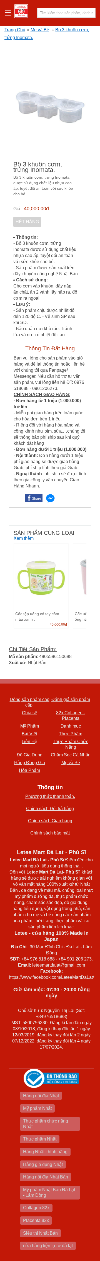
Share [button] (36, 498)
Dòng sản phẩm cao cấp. (29, 702)
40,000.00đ (36, 208)
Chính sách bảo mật (50, 833)
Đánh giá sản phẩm (70, 699)
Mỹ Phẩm (29, 726)
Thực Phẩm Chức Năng (70, 744)
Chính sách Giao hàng (50, 820)
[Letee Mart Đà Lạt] (21, 11)
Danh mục (71, 726)
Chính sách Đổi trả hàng (50, 808)
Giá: (17, 208)
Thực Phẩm (70, 733)
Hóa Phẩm (29, 770)
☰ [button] (7, 13)
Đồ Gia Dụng (29, 755)
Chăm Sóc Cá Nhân (71, 755)
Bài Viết (29, 733)
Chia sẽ (29, 712)
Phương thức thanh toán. (50, 796)
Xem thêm (24, 538)
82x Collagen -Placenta (70, 715)
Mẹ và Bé (40, 29)
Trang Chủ (14, 29)
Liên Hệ (29, 741)
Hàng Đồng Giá (29, 762)
